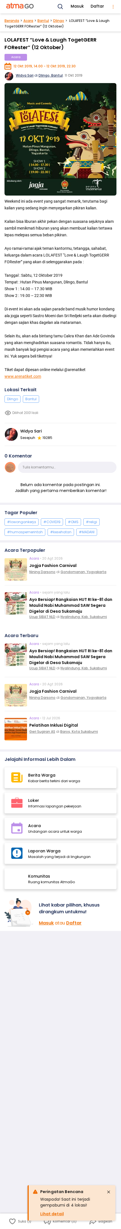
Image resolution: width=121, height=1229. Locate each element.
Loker (33, 800)
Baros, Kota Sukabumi (79, 731)
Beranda (12, 20)
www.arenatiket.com (23, 376)
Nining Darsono (42, 571)
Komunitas (39, 876)
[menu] (113, 6)
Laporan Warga (44, 851)
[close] (108, 1192)
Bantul (43, 20)
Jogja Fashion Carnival (53, 565)
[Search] (60, 6)
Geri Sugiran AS (42, 731)
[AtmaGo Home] (20, 6)
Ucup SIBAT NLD (42, 616)
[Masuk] (19, 912)
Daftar (97, 6)
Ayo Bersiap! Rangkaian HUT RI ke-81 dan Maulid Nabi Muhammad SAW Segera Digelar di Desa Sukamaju (70, 605)
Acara (28, 20)
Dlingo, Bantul (51, 75)
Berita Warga (41, 775)
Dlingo (58, 20)
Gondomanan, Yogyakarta (83, 571)
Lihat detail (52, 1214)
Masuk (77, 6)
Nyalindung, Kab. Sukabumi (83, 616)
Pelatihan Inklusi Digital (53, 725)
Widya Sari (24, 75)
